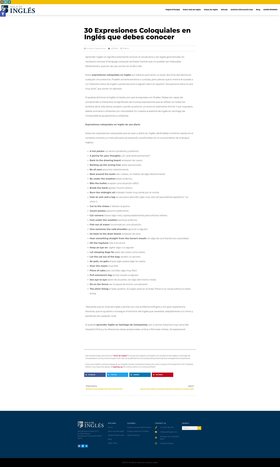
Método (224, 10)
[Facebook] (2, 2)
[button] (95, 375)
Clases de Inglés (211, 10)
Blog (258, 10)
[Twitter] (5, 2)
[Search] (199, 428)
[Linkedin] (9, 2)
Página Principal (173, 10)
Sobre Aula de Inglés (192, 10)
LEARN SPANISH (270, 10)
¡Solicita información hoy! (242, 10)
